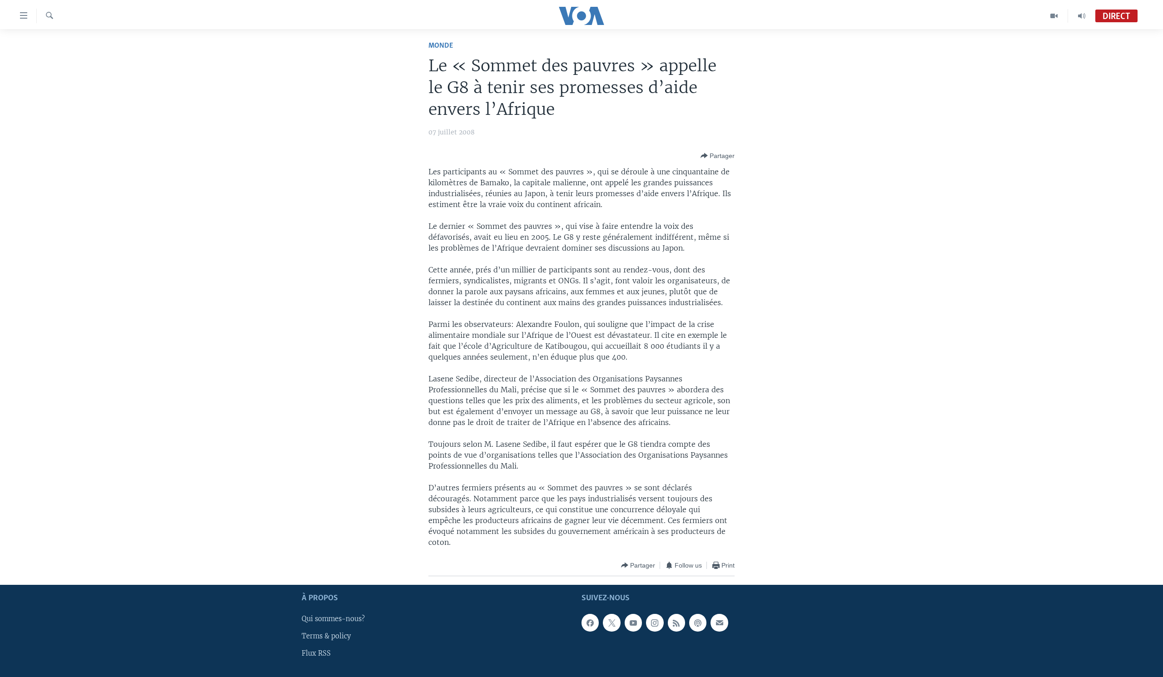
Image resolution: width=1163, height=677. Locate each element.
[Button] (718, 155)
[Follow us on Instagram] (654, 623)
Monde (440, 45)
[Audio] (1081, 16)
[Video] (1054, 16)
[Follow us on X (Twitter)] (611, 623)
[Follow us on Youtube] (633, 623)
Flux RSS (316, 654)
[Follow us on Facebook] (590, 623)
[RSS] (676, 623)
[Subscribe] (719, 623)
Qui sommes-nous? (333, 619)
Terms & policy (326, 637)
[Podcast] (697, 623)
